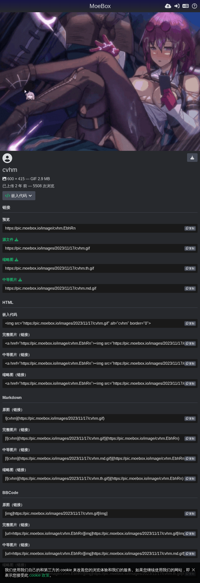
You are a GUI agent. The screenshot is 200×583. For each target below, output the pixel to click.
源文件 (7, 240)
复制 (191, 228)
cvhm (9, 169)
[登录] (177, 6)
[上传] (168, 6)
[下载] (192, 157)
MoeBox (100, 6)
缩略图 (7, 260)
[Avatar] (7, 158)
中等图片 (9, 280)
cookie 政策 (39, 575)
